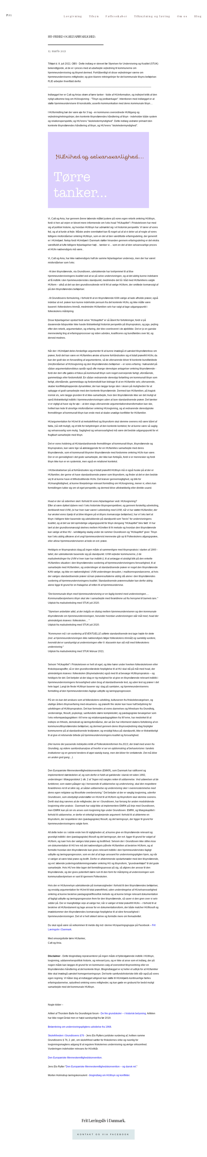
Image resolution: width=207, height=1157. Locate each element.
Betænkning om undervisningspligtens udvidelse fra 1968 (79, 1026)
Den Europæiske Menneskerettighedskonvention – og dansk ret (101, 1066)
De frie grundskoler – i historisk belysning (123, 1013)
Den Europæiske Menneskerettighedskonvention (75, 1057)
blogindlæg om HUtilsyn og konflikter (109, 1075)
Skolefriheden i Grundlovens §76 (66, 1035)
